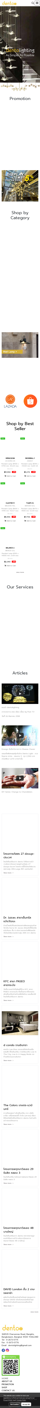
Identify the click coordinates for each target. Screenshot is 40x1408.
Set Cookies (14, 1404)
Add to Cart (11, 476)
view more (20, 572)
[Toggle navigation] (37, 3)
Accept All (26, 1404)
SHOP (4, 1387)
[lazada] (10, 401)
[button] (32, 3)
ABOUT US (7, 1381)
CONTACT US (8, 1390)
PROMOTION (8, 1384)
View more (7, 873)
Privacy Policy (8, 1400)
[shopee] (30, 401)
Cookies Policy (21, 1400)
